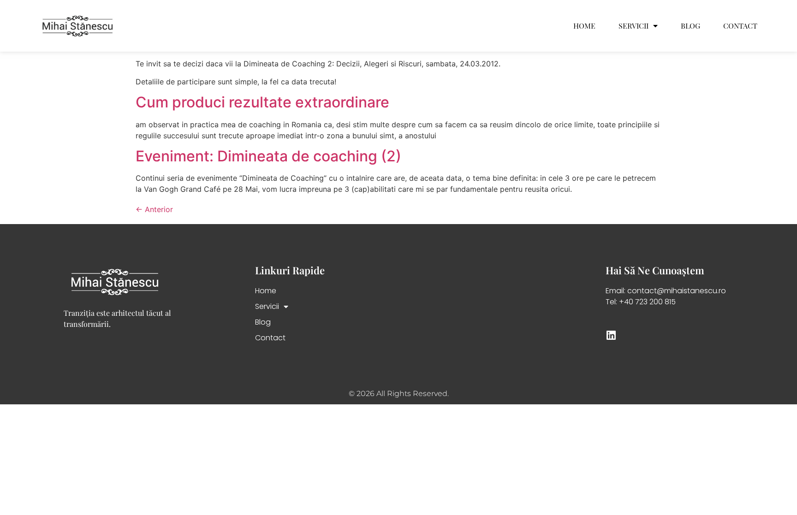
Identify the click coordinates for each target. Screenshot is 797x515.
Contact (740, 25)
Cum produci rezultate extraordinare (262, 102)
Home (584, 25)
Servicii (633, 25)
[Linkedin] (611, 335)
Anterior (154, 209)
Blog (690, 25)
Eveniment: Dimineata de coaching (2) (268, 156)
